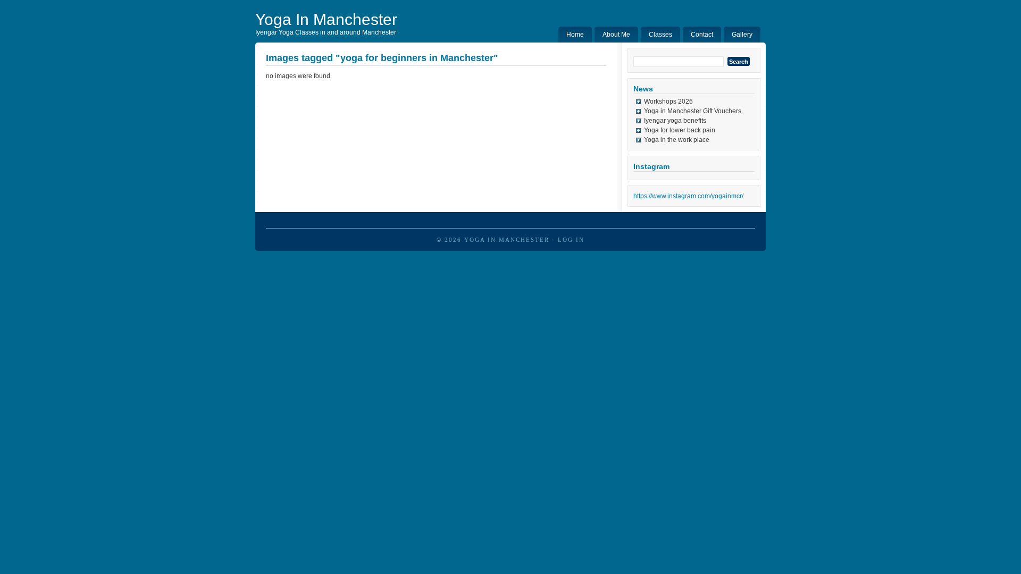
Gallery (742, 34)
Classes (660, 34)
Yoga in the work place (676, 140)
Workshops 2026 (668, 101)
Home (575, 34)
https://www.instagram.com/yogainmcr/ (688, 196)
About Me (616, 34)
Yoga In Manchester (326, 19)
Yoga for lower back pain (679, 130)
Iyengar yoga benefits (675, 120)
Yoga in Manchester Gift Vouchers (692, 111)
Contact (702, 34)
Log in (571, 240)
